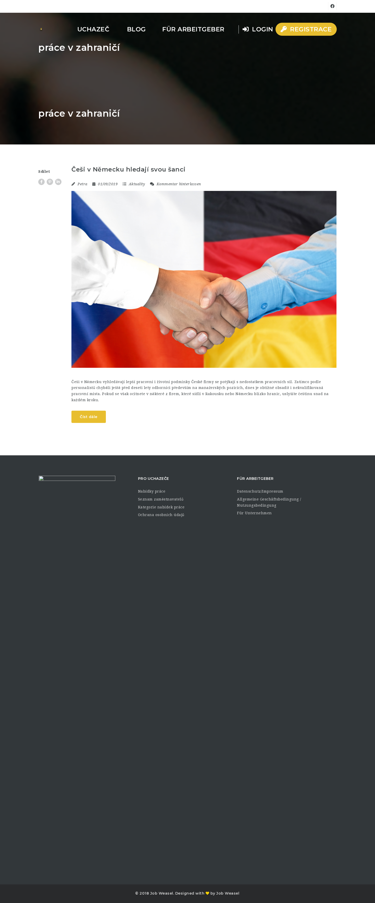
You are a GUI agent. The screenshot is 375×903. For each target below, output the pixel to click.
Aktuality (137, 184)
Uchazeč (93, 29)
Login (261, 29)
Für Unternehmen (254, 513)
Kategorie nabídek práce (161, 507)
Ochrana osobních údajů (161, 515)
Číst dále (88, 416)
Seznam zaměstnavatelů (161, 499)
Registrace (310, 29)
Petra (83, 184)
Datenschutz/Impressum (260, 491)
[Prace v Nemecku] (41, 29)
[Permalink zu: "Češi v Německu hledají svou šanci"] (203, 279)
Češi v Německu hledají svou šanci (128, 169)
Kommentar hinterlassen (178, 184)
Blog (136, 29)
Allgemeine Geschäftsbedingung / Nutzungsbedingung (269, 502)
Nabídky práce (152, 491)
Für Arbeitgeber (193, 29)
